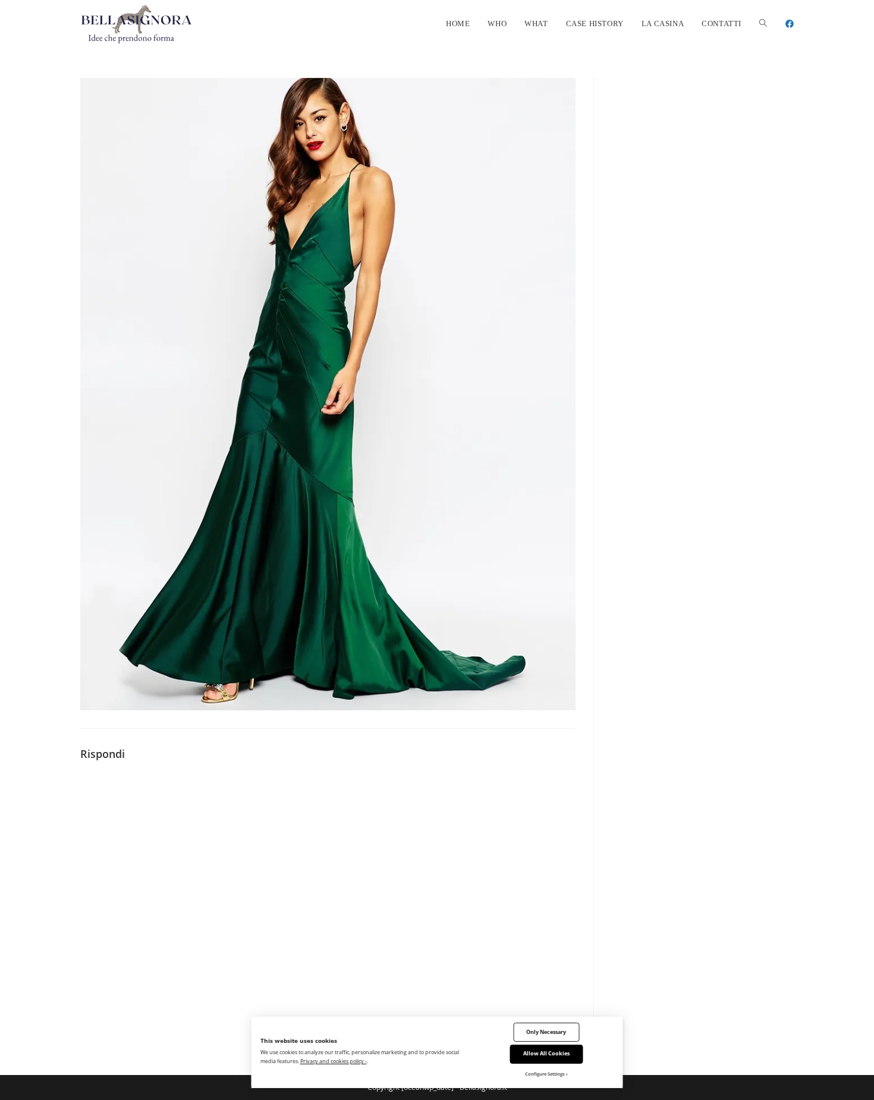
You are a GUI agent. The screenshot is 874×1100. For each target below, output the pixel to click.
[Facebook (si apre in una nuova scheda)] (789, 24)
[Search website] (763, 24)
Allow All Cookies (546, 1053)
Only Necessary (546, 1032)
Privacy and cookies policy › (333, 1061)
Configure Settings (545, 1074)
